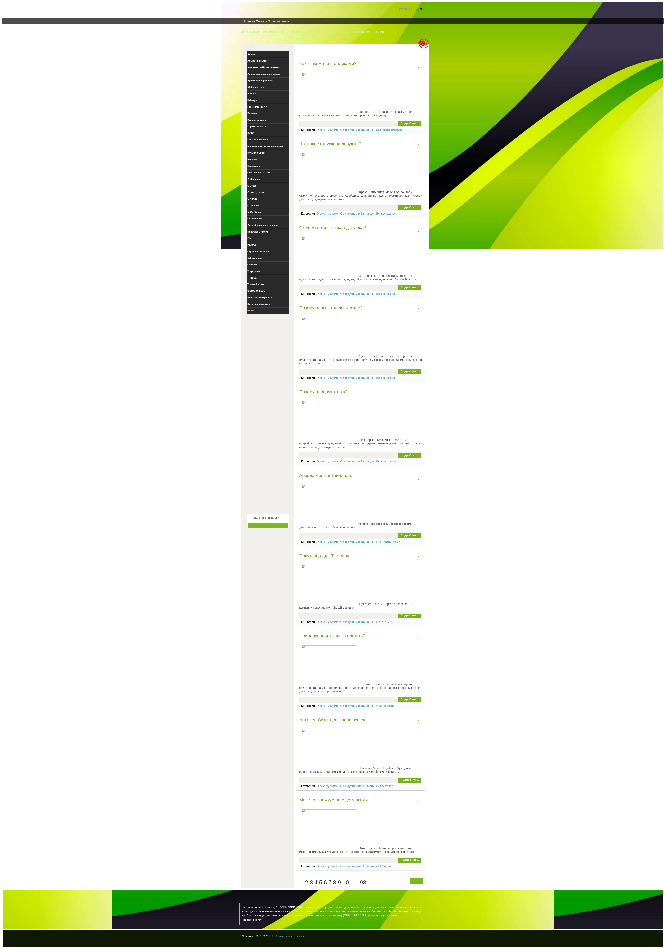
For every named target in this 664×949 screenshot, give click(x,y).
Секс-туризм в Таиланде (357, 129)
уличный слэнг (354, 915)
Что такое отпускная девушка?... (332, 143)
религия (309, 915)
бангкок (317, 907)
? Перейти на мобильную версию (286, 936)
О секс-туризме (327, 129)
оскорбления (372, 911)
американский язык (264, 907)
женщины (390, 907)
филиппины (374, 915)
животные (401, 907)
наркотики (341, 911)
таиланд (337, 915)
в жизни (338, 907)
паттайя (387, 911)
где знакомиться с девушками (359, 907)
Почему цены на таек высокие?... (332, 307)
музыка (331, 911)
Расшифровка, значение (262, 11)
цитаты (393, 915)
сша (330, 915)
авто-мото (247, 907)
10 (345, 882)
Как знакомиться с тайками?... (329, 63)
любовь (295, 911)
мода (323, 911)
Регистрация (405, 9)
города (380, 907)
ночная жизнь (355, 911)
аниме (309, 907)
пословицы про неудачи (291, 915)
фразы (384, 915)
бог (330, 907)
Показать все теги (252, 920)
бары (325, 907)
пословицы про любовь (265, 915)
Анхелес (387, 786)
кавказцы (275, 911)
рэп (317, 915)
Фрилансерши (385, 705)
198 (361, 882)
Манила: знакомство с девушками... (335, 799)
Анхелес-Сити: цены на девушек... (333, 719)
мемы (316, 911)
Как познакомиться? (389, 129)
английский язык (290, 907)
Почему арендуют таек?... (325, 391)
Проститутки (384, 622)
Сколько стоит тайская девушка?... (334, 227)
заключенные (415, 907)
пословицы (400, 911)
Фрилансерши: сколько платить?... (334, 635)
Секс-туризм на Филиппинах (359, 786)
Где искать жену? (388, 541)
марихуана (306, 911)
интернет (264, 911)
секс (323, 915)
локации (285, 911)
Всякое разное (386, 213)
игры (245, 911)
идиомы (253, 911)
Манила (387, 866)
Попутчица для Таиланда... (326, 555)
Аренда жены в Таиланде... (327, 475)
